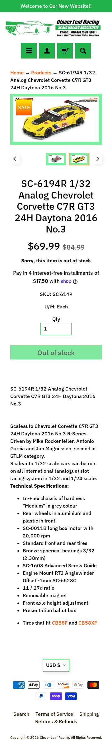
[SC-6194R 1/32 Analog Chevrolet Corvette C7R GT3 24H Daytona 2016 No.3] (79, 159)
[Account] (47, 51)
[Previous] (15, 159)
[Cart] (65, 51)
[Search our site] (83, 51)
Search (21, 714)
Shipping (89, 714)
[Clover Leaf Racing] (56, 27)
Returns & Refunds (56, 721)
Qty (56, 319)
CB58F (60, 623)
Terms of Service (54, 714)
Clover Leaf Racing (54, 737)
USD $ (53, 665)
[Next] (97, 159)
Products (41, 72)
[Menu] (29, 51)
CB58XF (87, 623)
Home (17, 72)
